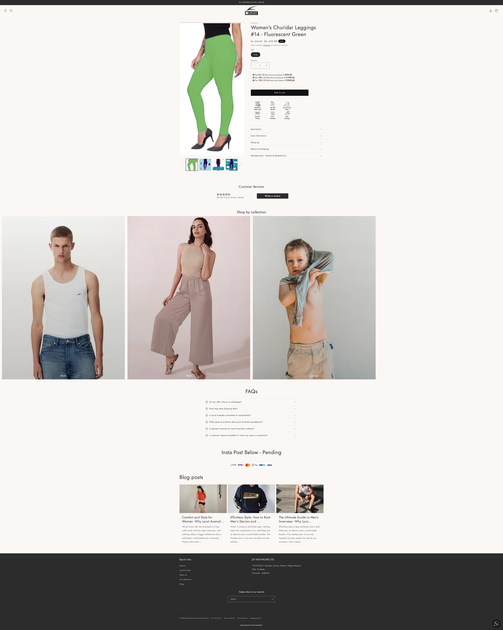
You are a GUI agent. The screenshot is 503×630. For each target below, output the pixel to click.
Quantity (254, 60)
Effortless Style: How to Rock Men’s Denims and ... (250, 519)
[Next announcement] (498, 2)
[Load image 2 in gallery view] (205, 165)
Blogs (181, 584)
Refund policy (242, 618)
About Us (183, 575)
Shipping (266, 45)
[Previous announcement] (5, 2)
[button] (5, 10)
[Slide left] (182, 165)
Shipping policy (255, 618)
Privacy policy (216, 618)
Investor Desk (185, 570)
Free (256, 54)
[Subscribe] (272, 599)
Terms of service (229, 618)
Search (182, 565)
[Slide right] (241, 165)
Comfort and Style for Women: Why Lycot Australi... (203, 519)
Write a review (272, 195)
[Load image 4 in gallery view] (232, 165)
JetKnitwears (190, 618)
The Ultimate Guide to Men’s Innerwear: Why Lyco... (299, 519)
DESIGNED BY (251, 625)
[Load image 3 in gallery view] (218, 165)
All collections (185, 579)
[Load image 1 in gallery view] (192, 165)
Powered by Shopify (202, 618)
